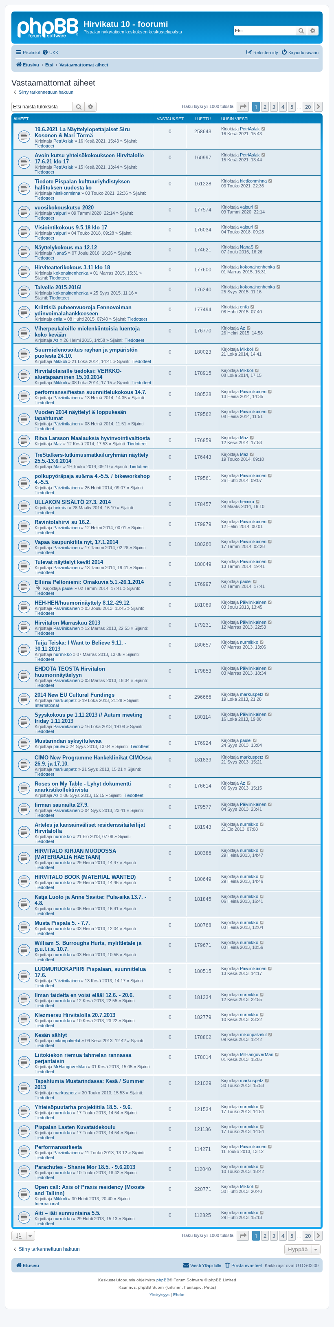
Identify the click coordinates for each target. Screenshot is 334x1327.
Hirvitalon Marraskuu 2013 (67, 623)
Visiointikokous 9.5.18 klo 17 (71, 227)
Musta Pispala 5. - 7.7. (62, 923)
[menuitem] (50, 52)
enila (57, 319)
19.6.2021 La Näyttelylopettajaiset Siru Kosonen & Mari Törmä (82, 132)
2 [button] (265, 106)
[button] (243, 107)
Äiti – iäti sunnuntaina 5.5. (68, 1213)
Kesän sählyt (51, 1035)
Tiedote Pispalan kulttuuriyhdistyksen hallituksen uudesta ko (82, 184)
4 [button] (282, 106)
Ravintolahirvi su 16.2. (63, 522)
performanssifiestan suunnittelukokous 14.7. (91, 392)
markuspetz (65, 700)
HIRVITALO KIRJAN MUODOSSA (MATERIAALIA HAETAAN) (75, 854)
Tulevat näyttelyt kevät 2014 (69, 562)
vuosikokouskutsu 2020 (64, 208)
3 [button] (273, 106)
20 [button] (308, 106)
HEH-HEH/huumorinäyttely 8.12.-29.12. (83, 603)
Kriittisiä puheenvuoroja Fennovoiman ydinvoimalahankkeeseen (83, 310)
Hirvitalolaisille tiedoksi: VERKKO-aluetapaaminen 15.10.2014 (78, 374)
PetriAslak (63, 141)
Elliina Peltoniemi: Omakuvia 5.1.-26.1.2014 (89, 582)
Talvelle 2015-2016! (58, 287)
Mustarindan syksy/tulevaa (68, 741)
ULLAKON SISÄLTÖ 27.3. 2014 (73, 502)
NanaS (60, 253)
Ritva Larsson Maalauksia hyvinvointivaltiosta (92, 438)
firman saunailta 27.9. (62, 805)
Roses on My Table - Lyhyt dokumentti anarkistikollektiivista (83, 787)
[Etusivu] (48, 26)
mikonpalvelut (66, 1040)
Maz (57, 443)
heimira (60, 507)
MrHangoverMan (70, 1066)
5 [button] (291, 106)
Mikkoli (60, 361)
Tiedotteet (44, 145)
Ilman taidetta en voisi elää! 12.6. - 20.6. (84, 995)
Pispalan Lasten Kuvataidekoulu (75, 1127)
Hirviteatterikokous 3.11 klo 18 (72, 267)
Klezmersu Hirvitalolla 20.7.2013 (75, 1015)
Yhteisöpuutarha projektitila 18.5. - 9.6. (83, 1107)
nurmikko (62, 654)
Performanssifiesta (58, 1147)
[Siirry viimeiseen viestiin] (263, 128)
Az (56, 340)
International (47, 705)
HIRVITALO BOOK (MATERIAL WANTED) (85, 877)
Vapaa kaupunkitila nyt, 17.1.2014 (76, 542)
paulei (67, 588)
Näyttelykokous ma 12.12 (66, 247)
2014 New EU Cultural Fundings (74, 695)
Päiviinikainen (66, 397)
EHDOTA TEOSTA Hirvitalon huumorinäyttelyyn (70, 672)
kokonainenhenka (70, 273)
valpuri (59, 213)
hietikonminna (66, 193)
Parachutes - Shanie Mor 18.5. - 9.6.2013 (85, 1167)
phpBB (162, 1280)
